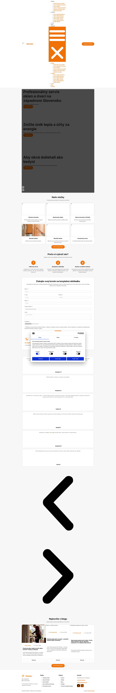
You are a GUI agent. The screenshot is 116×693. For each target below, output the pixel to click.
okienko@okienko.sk (82, 682)
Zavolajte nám (29, 343)
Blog (52, 24)
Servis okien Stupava (58, 15)
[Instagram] (82, 685)
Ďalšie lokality (56, 21)
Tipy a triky (28, 645)
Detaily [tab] (58, 337)
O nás (52, 23)
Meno (26, 289)
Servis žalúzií (56, 6)
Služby (52, 1)
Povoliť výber (58, 358)
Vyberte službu (28, 306)
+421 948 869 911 (81, 680)
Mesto (26, 300)
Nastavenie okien (57, 10)
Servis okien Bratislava (59, 14)
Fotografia (27, 321)
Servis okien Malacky (58, 20)
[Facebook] (78, 685)
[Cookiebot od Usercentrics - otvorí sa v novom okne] (78, 333)
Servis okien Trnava (58, 18)
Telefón (60, 294)
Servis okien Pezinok (58, 17)
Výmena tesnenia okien (59, 9)
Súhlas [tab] (39, 337)
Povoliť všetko (75, 358)
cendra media (91, 690)
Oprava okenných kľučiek (59, 7)
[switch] (51, 354)
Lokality (53, 12)
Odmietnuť (40, 358)
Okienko (29, 44)
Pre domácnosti (53, 632)
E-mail (26, 294)
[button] (57, 44)
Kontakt (53, 26)
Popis (26, 312)
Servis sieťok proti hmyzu (59, 5)
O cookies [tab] (76, 337)
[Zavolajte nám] (27, 339)
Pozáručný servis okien (59, 3)
